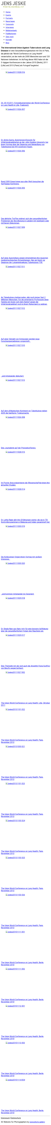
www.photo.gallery (37, 1122)
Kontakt (9, 40)
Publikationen (11, 34)
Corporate (10, 24)
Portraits (9, 18)
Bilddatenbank (11, 31)
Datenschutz (16, 1118)
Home (8, 12)
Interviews (10, 27)
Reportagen (10, 21)
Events (8, 15)
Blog (7, 43)
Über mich (10, 37)
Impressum (5, 1118)
